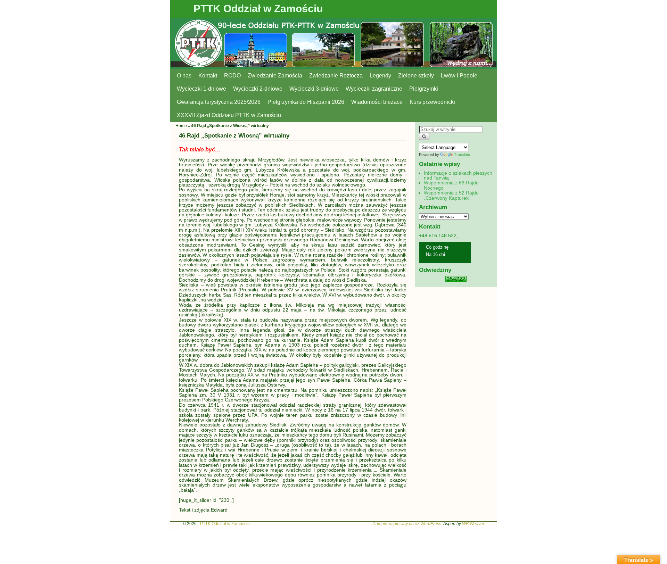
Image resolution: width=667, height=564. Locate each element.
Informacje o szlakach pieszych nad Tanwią (458, 175)
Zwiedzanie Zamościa (275, 75)
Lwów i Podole (459, 75)
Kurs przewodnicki (432, 102)
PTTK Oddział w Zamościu (258, 8)
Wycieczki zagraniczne (374, 89)
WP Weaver (473, 523)
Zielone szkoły (416, 75)
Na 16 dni (435, 254)
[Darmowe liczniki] (456, 280)
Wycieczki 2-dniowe (257, 89)
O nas (184, 75)
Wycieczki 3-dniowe (314, 89)
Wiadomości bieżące (377, 102)
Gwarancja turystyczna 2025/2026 (219, 102)
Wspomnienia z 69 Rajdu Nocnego (451, 185)
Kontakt (207, 75)
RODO (232, 75)
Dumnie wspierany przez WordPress (406, 523)
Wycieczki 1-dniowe (201, 89)
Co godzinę (437, 247)
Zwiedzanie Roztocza (336, 75)
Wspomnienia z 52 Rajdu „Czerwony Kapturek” (451, 195)
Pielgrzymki (423, 89)
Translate (462, 154)
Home (181, 125)
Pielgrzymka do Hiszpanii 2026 (305, 102)
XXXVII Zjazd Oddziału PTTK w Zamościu (229, 115)
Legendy (380, 75)
